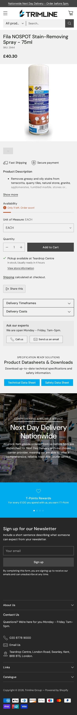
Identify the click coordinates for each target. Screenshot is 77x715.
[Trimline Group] (38, 13)
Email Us (14, 645)
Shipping (8, 277)
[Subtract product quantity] (6, 247)
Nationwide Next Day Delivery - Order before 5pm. (38, 3)
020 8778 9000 (20, 638)
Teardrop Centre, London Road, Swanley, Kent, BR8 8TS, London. (39, 654)
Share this (16, 288)
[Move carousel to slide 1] (34, 510)
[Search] (69, 23)
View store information (21, 268)
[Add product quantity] (21, 247)
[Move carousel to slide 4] (43, 510)
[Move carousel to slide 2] (37, 510)
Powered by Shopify (56, 690)
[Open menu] (5, 13)
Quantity (9, 239)
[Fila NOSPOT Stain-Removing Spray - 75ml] (38, 102)
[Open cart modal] (71, 13)
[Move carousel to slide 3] (40, 510)
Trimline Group (33, 690)
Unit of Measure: (17, 219)
